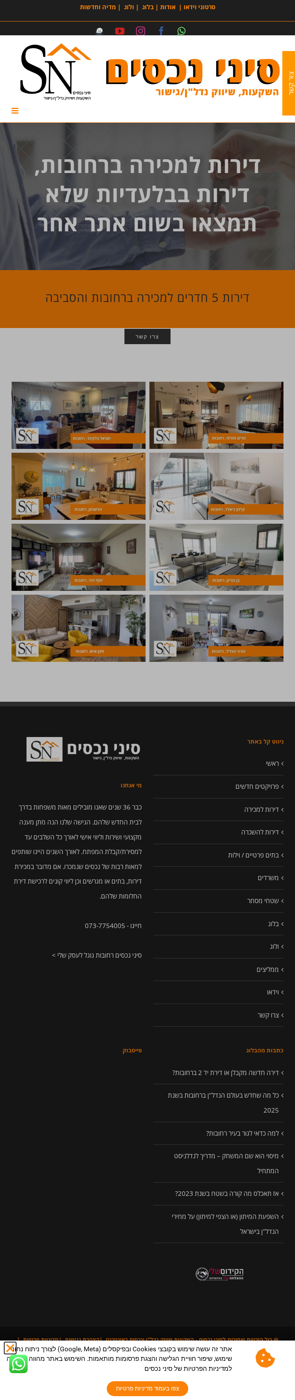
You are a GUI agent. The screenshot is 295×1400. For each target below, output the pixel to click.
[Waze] (99, 31)
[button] (10, 1348)
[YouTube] (119, 31)
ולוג (129, 7)
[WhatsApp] (181, 31)
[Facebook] (161, 31)
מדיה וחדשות (98, 7)
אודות (168, 7)
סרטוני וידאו (199, 7)
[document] (147, 700)
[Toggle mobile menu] (16, 111)
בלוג (148, 7)
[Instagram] (140, 31)
